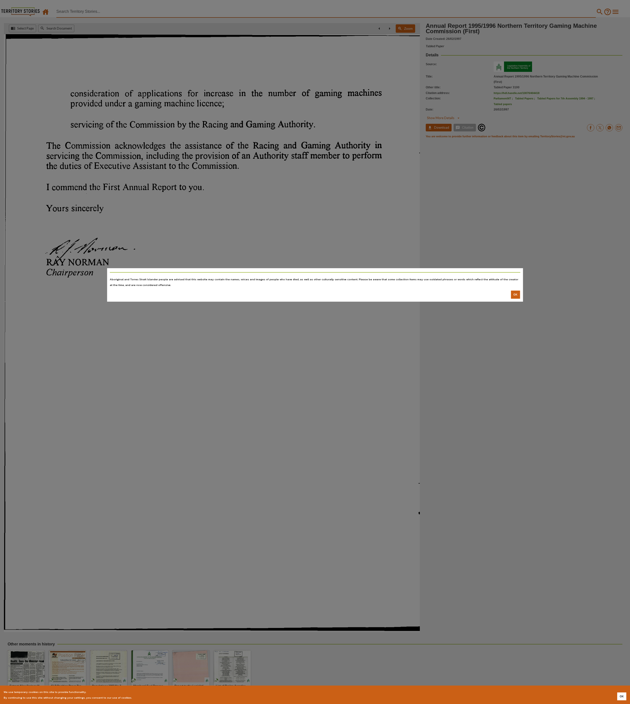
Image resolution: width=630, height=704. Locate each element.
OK (515, 294)
